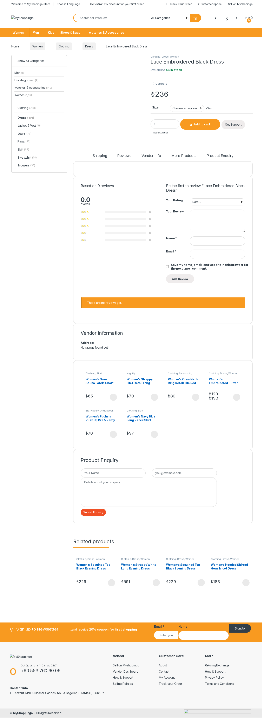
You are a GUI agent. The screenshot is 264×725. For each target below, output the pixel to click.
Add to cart (202, 124)
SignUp (240, 628)
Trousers (26, 165)
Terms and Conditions (219, 683)
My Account (167, 677)
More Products (183, 156)
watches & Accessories (106, 32)
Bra (88, 410)
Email (171, 251)
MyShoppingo (23, 713)
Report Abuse (160, 132)
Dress (89, 46)
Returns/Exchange (217, 665)
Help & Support (123, 677)
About (163, 665)
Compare (161, 83)
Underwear (106, 410)
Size (155, 107)
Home (15, 46)
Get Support (233, 124)
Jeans (24, 133)
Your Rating (174, 200)
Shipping (100, 156)
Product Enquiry (219, 156)
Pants (24, 141)
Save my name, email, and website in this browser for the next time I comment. (209, 266)
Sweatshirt (185, 373)
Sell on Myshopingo (240, 4)
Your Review (175, 211)
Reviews (124, 156)
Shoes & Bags (70, 32)
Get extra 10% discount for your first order (117, 4)
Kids (51, 32)
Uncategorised (26, 80)
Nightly (131, 373)
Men (36, 32)
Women (18, 32)
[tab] (100, 157)
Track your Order (170, 683)
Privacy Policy (214, 677)
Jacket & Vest (29, 125)
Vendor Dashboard (125, 671)
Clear (209, 108)
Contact (164, 671)
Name (171, 238)
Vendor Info (151, 156)
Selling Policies (123, 683)
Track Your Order (181, 4)
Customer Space (211, 4)
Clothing (64, 46)
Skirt (99, 373)
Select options (112, 397)
